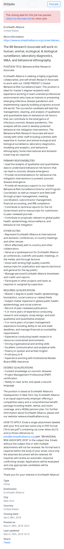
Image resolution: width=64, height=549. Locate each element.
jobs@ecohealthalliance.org (19, 436)
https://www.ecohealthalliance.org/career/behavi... (32, 40)
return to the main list (18, 18)
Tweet (7, 542)
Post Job (53, 4)
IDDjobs (9, 4)
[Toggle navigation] (32, 4)
